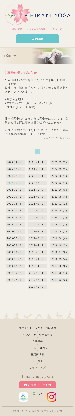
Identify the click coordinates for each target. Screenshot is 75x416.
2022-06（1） (15, 183)
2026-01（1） (37, 162)
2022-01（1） (15, 190)
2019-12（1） (37, 224)
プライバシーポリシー (37, 347)
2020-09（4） (15, 210)
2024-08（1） (37, 169)
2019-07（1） (15, 238)
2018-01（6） (37, 266)
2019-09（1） (37, 231)
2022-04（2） (37, 183)
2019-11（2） (60, 224)
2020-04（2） (37, 217)
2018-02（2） (15, 266)
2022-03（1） (60, 183)
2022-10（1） (60, 176)
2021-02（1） (60, 203)
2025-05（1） (60, 162)
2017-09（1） (37, 273)
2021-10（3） (60, 190)
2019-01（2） (37, 245)
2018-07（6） (60, 252)
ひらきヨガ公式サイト (41, 411)
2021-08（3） (37, 196)
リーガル (37, 360)
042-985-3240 (39, 377)
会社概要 (37, 341)
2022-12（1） (37, 176)
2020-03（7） (60, 217)
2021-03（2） (37, 203)
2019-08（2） (60, 231)
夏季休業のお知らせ (22, 72)
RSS (59, 411)
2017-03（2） (60, 280)
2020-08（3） (37, 210)
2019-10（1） (15, 231)
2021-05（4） (60, 196)
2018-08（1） (37, 252)
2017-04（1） (37, 280)
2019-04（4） (60, 238)
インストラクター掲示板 (37, 334)
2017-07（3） (15, 280)
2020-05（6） (15, 217)
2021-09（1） (15, 196)
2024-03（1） (60, 169)
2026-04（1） (15, 162)
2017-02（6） (37, 287)
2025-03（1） (15, 169)
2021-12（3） (37, 190)
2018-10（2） (60, 245)
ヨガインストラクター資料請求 (37, 328)
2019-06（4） (37, 238)
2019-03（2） (15, 245)
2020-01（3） (15, 224)
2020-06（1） (60, 210)
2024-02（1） (15, 176)
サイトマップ (37, 367)
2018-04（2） (37, 259)
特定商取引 (37, 354)
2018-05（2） (15, 259)
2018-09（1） (15, 252)
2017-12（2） (60, 266)
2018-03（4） (60, 259)
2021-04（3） (15, 203)
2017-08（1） (60, 273)
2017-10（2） (15, 273)
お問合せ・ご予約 (39, 385)
